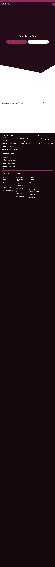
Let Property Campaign (34, 180)
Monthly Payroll (19, 191)
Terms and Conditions (7, 187)
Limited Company (19, 176)
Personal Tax (18, 186)
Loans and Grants (32, 195)
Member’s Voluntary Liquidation (33, 187)
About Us (4, 177)
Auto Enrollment (32, 176)
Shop (4, 185)
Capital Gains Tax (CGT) (20, 190)
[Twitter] (52, 0)
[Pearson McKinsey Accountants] (6, 4)
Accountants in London (7, 188)
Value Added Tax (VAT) (20, 185)
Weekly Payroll (19, 193)
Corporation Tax (19, 188)
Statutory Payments (33, 177)
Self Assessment (19, 177)
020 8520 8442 (24, 139)
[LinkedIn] (50, 0)
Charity (17, 183)
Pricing (4, 180)
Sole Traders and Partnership (19, 180)
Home (4, 176)
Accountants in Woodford (8, 190)
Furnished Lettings (20, 182)
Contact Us (5, 184)
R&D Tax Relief (32, 197)
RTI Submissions (19, 195)
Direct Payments (32, 179)
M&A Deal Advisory (20, 196)
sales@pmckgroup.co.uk (45, 139)
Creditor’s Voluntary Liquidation (33, 185)
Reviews (4, 179)
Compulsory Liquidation (34, 189)
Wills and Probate (32, 199)
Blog (4, 182)
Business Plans (32, 194)
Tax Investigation (32, 182)
